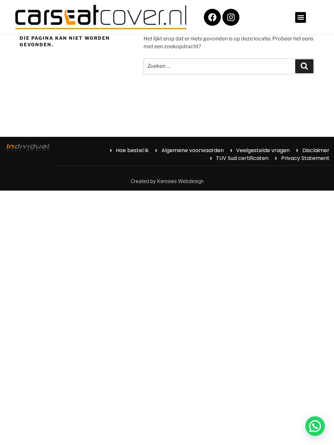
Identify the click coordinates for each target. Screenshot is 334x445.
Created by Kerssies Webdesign (167, 181)
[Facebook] (212, 17)
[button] (300, 17)
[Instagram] (230, 17)
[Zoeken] (304, 66)
